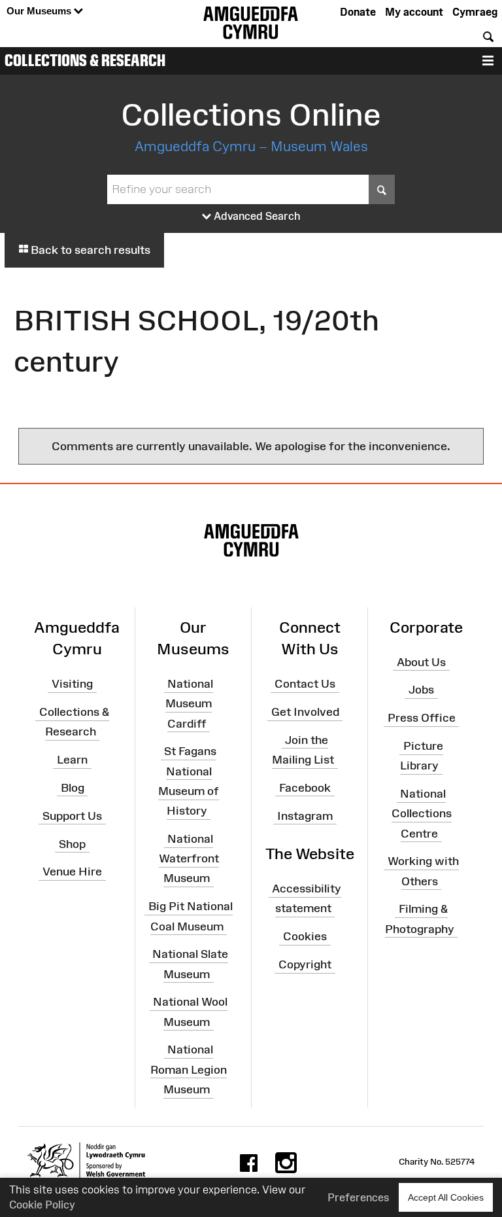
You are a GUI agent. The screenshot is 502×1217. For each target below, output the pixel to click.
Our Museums (40, 10)
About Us (421, 661)
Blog (72, 787)
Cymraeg (474, 12)
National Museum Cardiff (189, 703)
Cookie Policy (42, 1204)
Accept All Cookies (446, 1197)
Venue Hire (72, 871)
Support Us (72, 815)
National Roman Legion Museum (188, 1069)
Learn (72, 759)
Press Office (422, 717)
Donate (358, 12)
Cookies (305, 936)
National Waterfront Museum (189, 858)
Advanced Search (256, 216)
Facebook (305, 787)
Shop (72, 843)
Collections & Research (85, 60)
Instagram (305, 815)
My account (414, 12)
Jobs (421, 689)
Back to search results (89, 249)
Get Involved (305, 711)
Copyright (304, 964)
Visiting (72, 683)
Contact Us (305, 683)
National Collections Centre (422, 813)
